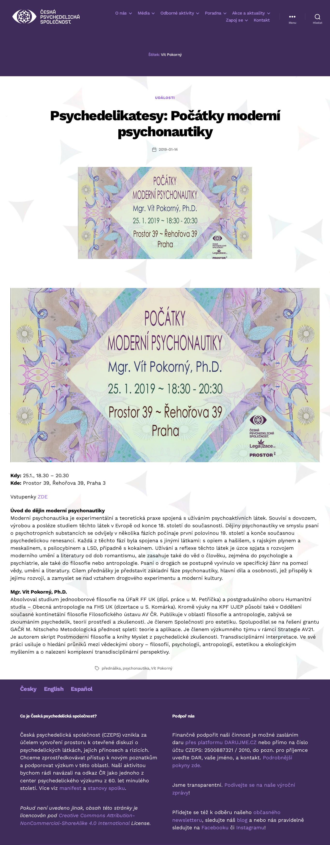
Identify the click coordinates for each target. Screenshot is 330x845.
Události (165, 98)
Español (81, 689)
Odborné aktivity (177, 12)
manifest (70, 788)
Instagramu (250, 827)
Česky (28, 689)
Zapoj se (234, 20)
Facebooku (215, 827)
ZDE (43, 497)
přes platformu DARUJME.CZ (221, 742)
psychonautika (136, 668)
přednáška (111, 668)
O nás (121, 12)
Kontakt (262, 20)
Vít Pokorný (161, 668)
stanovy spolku (106, 788)
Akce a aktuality (248, 12)
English (54, 689)
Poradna (213, 12)
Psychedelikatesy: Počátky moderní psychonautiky (165, 123)
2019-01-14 (168, 149)
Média (144, 12)
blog (242, 820)
